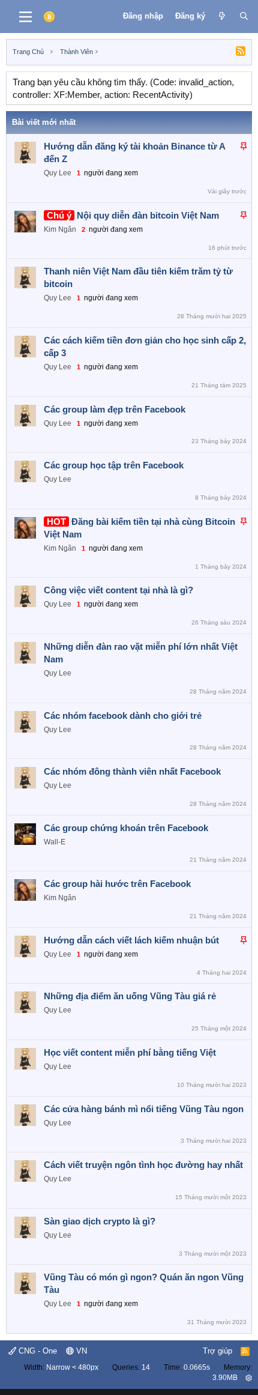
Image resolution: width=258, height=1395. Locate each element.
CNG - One (36, 1350)
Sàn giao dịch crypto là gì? (99, 1221)
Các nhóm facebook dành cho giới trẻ (123, 715)
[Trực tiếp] (222, 16)
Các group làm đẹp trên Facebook (114, 409)
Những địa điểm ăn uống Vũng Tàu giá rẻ (130, 996)
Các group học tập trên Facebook (114, 465)
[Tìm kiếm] (244, 16)
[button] (248, 1377)
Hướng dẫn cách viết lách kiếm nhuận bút (131, 940)
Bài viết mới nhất (44, 122)
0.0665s (197, 1367)
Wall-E (54, 842)
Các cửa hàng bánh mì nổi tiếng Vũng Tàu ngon (144, 1109)
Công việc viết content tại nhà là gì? (118, 590)
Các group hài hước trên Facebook (117, 884)
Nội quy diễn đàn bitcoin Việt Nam (148, 215)
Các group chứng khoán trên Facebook (126, 828)
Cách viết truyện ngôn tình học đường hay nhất (143, 1165)
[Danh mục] (25, 17)
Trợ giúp (217, 1350)
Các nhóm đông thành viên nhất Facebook (132, 771)
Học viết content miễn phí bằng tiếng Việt (130, 1052)
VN (80, 1350)
